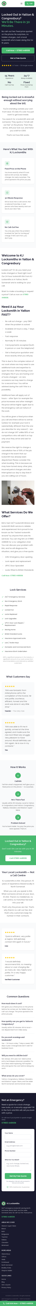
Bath (3, 1231)
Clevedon (5, 1242)
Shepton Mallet (7, 1271)
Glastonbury (6, 1254)
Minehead (5, 1245)
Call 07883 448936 (18, 858)
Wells (3, 1259)
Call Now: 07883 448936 (12, 575)
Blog (3, 1282)
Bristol (4, 1229)
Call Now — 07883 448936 (18, 50)
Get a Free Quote (18, 58)
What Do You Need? (12, 1160)
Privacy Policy (6, 1288)
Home (4, 1279)
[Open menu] (22, 4)
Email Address (10, 1142)
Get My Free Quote (18, 1176)
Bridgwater (5, 1234)
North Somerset (7, 1265)
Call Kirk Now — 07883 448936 (19, 1303)
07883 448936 (9, 1122)
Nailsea (4, 1240)
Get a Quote (6, 1285)
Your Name (9, 1133)
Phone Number (10, 1151)
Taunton (5, 1237)
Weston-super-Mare (9, 1226)
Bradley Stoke (6, 1268)
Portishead (5, 1262)
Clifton (4, 1257)
